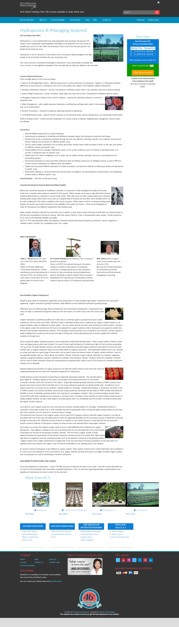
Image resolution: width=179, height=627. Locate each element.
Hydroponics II (108, 510)
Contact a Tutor (86, 537)
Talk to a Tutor (27, 540)
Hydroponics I (142, 510)
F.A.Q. (54, 537)
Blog (87, 20)
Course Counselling (27, 565)
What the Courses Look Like (61, 531)
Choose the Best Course (89, 534)
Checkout (140, 20)
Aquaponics (41, 510)
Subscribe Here (55, 581)
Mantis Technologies (107, 612)
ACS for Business (27, 20)
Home (22, 559)
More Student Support (30, 534)
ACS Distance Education (80, 612)
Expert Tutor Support (29, 531)
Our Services (75, 20)
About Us (43, 20)
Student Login (153, 20)
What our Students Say (30, 537)
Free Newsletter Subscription (91, 531)
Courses (23, 562)
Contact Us (106, 20)
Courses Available (58, 20)
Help (95, 20)
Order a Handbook (87, 540)
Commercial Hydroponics (75, 510)
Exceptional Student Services (62, 534)
